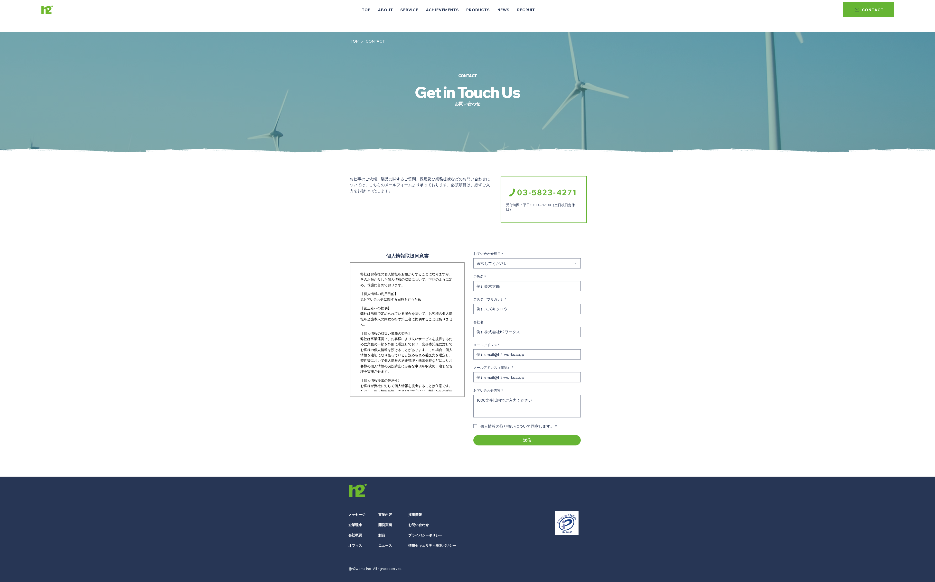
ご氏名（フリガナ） (489, 299)
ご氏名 (479, 276)
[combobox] (527, 263)
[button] (385, 10)
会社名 (478, 322)
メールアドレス (486, 345)
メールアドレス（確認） (493, 367)
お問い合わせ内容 (488, 390)
